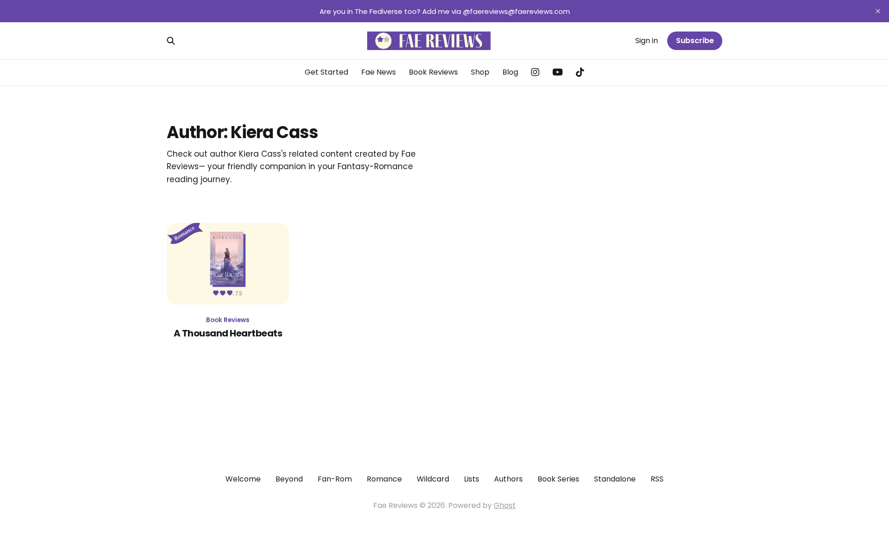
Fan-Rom (335, 479)
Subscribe (695, 40)
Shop (480, 72)
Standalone (615, 479)
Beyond (289, 479)
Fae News (378, 72)
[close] (877, 11)
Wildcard (433, 479)
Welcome (243, 479)
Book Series (558, 479)
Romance (384, 479)
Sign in (646, 40)
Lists (471, 479)
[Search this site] (171, 41)
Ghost (505, 505)
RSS (657, 479)
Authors (508, 479)
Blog (510, 72)
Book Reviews (433, 72)
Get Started (326, 72)
